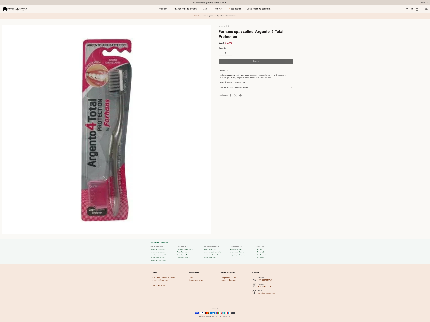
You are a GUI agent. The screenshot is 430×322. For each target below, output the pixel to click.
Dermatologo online (196, 280)
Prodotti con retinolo (210, 249)
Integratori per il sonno (237, 252)
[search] (407, 9)
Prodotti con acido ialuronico (212, 252)
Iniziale (197, 16)
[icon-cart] (416, 9)
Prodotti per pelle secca (157, 249)
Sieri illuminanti (261, 255)
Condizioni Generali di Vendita (164, 277)
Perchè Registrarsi (159, 285)
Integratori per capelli (236, 249)
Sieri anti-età (260, 252)
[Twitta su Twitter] (235, 95)
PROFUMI (218, 9)
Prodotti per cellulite (183, 255)
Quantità (223, 48)
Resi (154, 283)
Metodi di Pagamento (160, 280)
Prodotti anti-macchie (183, 258)
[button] (256, 61)
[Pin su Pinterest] (240, 95)
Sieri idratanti (260, 258)
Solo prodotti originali (228, 277)
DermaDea (210, 316)
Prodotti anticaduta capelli (184, 249)
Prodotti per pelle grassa (157, 252)
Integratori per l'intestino (237, 255)
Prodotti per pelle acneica (158, 260)
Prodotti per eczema (183, 252)
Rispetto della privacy (228, 280)
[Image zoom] (106, 129)
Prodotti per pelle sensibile (158, 255)
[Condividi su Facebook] (230, 95)
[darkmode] (425, 9)
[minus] (221, 53)
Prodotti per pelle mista (157, 258)
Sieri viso (259, 249)
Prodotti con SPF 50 (210, 258)
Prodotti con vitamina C (211, 255)
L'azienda (192, 277)
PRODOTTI (163, 9)
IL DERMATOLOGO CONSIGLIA (259, 9)
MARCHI (205, 9)
